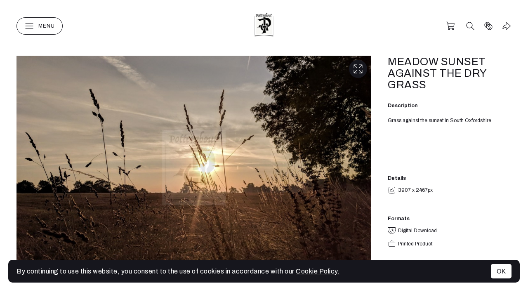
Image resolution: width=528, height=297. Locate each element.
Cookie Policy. (317, 271)
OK (501, 271)
